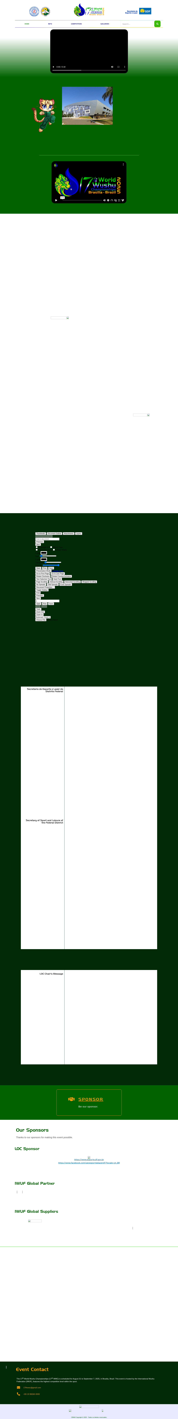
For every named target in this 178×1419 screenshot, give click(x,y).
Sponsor (90, 1099)
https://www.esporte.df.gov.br (89, 1159)
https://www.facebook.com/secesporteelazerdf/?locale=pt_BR (89, 1163)
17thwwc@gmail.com (32, 1388)
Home (27, 24)
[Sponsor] (71, 1099)
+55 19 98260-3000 (31, 1394)
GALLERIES (105, 24)
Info (50, 24)
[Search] (157, 24)
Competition (76, 24)
